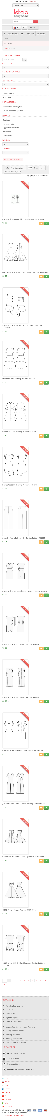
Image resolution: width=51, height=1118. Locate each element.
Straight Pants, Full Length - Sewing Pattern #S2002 (23, 538)
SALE (30, 167)
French (7, 1089)
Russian (7, 1082)
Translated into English (12, 107)
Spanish (7, 1096)
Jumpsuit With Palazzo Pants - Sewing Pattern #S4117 (24, 804)
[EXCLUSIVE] (15, 216)
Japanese (8, 1106)
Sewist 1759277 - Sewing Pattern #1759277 (19, 485)
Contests (41, 34)
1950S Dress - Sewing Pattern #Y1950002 (18, 910)
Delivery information (13, 1039)
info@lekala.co (13, 1059)
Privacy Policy (19, 1115)
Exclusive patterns (16, 34)
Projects (30, 34)
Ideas (6, 38)
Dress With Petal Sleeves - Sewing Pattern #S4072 (22, 750)
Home (6, 48)
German (7, 1092)
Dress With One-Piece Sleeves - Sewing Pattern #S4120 (24, 591)
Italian (6, 1103)
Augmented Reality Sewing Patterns (20, 1027)
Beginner (6, 120)
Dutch (6, 1085)
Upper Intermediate (11, 128)
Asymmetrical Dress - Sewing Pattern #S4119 (20, 644)
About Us (9, 1010)
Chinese (7, 1099)
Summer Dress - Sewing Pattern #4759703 (19, 379)
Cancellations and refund (15, 1042)
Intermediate (8, 124)
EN (17, 28)
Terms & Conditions (13, 1021)
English (7, 1078)
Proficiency (7, 136)
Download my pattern (14, 1006)
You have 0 (31, 1)
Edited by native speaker (13, 111)
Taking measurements (14, 1031)
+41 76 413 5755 (22, 1053)
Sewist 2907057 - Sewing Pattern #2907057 (19, 432)
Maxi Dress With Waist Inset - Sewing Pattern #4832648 (25, 272)
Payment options (12, 1018)
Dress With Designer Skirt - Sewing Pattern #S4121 (23, 219)
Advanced (7, 132)
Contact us (10, 1014)
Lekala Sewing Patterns (25, 13)
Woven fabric (8, 94)
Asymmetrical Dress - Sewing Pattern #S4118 (20, 697)
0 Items (33, 28)
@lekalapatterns (13, 1064)
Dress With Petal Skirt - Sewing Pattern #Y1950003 (23, 857)
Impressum (8, 1115)
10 (45, 981)
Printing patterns (12, 1035)
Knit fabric (7, 97)
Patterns (8, 43)
